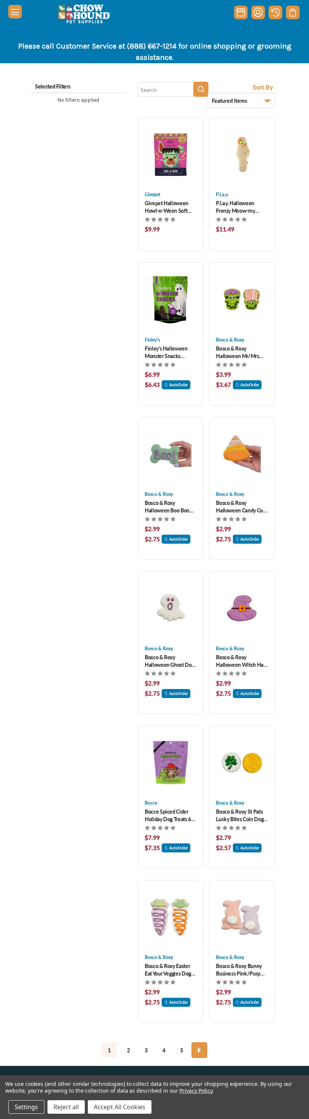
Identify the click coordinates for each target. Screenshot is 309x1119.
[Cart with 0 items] (292, 12)
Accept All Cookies (119, 1107)
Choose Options (170, 154)
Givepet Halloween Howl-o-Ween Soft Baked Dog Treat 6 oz (168, 206)
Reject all (66, 1107)
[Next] (199, 1050)
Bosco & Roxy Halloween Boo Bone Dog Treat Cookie (169, 506)
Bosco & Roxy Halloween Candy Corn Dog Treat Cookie (242, 506)
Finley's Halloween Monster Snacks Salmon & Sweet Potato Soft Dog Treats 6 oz (170, 352)
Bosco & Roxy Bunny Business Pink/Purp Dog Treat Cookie (239, 969)
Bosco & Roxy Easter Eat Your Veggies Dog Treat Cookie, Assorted (170, 969)
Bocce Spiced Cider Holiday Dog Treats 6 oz (168, 815)
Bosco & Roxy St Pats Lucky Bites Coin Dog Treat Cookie (239, 815)
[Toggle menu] (15, 11)
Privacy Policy (195, 1090)
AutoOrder (178, 384)
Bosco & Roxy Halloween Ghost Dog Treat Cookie (169, 660)
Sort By (263, 87)
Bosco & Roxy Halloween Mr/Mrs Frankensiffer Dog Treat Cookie (237, 352)
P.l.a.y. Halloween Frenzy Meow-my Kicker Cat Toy (235, 206)
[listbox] (241, 100)
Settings (26, 1107)
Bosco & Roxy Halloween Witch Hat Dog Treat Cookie (240, 660)
